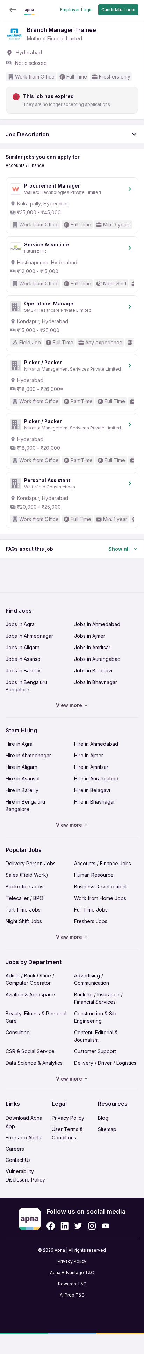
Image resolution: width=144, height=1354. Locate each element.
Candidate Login (118, 9)
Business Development (100, 886)
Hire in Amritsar (91, 767)
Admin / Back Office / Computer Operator (30, 979)
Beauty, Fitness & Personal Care (36, 1017)
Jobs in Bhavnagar (95, 682)
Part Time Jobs (23, 910)
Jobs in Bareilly (23, 670)
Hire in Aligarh (21, 767)
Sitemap (107, 1129)
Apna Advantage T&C (72, 1272)
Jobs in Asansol (24, 659)
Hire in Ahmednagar (28, 755)
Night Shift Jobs (24, 921)
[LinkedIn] (64, 1226)
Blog (103, 1118)
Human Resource (94, 875)
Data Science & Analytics (34, 1063)
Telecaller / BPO (24, 898)
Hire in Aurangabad (96, 778)
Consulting (18, 1032)
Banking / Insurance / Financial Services (98, 998)
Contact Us (18, 1160)
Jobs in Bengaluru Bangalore (26, 685)
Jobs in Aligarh (22, 647)
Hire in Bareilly (22, 790)
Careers (15, 1149)
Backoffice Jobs (24, 886)
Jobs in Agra (20, 624)
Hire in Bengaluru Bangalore (25, 805)
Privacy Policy (68, 1118)
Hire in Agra (19, 744)
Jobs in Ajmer (89, 636)
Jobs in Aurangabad (97, 659)
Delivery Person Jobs (31, 863)
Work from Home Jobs (100, 898)
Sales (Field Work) (27, 875)
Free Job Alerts (23, 1137)
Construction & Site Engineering (96, 1017)
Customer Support (95, 1051)
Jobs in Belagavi (93, 670)
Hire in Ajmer (88, 755)
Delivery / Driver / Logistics (105, 1063)
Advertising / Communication (91, 979)
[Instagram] (92, 1226)
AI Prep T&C (72, 1295)
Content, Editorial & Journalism (96, 1036)
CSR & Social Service (30, 1051)
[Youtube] (105, 1225)
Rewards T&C (72, 1283)
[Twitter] (78, 1226)
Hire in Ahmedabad (96, 744)
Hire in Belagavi (92, 790)
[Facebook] (50, 1225)
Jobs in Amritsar (92, 647)
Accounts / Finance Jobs (102, 863)
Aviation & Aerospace (30, 994)
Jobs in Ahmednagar (29, 636)
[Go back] (13, 10)
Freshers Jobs (90, 921)
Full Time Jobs (91, 910)
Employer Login (76, 9)
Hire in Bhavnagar (94, 802)
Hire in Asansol (22, 778)
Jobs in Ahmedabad (97, 624)
